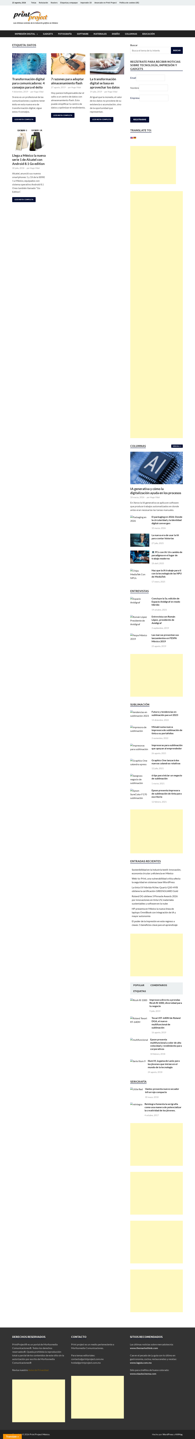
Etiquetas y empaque (69, 3)
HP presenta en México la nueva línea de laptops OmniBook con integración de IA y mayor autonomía (154, 912)
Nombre (134, 87)
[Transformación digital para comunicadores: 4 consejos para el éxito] (29, 63)
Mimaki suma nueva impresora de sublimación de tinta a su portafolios (167, 730)
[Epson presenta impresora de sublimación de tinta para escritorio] (139, 790)
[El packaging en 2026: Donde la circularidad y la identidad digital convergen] (139, 517)
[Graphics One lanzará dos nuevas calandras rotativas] (139, 760)
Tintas (33, 3)
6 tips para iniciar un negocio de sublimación (167, 777)
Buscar (134, 45)
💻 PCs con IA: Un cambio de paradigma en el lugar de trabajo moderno (167, 555)
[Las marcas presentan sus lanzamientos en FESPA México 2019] (139, 635)
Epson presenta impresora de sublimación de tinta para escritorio (167, 793)
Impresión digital (25, 34)
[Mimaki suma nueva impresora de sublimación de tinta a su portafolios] (139, 727)
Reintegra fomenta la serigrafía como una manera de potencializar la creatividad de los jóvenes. (163, 1107)
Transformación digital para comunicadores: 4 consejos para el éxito (28, 83)
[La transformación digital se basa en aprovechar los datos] (107, 63)
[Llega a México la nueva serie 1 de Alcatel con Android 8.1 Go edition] (29, 140)
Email (133, 77)
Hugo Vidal (38, 91)
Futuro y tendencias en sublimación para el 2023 (165, 713)
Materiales (100, 34)
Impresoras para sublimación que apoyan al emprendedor (167, 747)
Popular (138, 985)
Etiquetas (139, 991)
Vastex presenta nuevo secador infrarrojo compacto (162, 1090)
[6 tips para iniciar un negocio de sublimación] (139, 775)
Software (82, 34)
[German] (134, 138)
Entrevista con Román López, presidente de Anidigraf (163, 619)
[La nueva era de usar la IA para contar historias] (139, 535)
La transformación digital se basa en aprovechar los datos (105, 83)
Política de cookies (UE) (129, 3)
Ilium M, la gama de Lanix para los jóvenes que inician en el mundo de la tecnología (164, 1064)
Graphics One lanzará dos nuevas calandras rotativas (166, 762)
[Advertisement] (153, 165)
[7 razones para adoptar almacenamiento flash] (68, 63)
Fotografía (65, 34)
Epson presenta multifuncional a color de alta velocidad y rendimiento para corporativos (166, 1044)
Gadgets (48, 34)
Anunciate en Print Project (105, 3)
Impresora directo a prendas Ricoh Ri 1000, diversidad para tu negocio (165, 1003)
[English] (131, 138)
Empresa (134, 97)
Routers (54, 3)
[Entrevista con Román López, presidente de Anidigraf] (139, 616)
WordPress (168, 1434)
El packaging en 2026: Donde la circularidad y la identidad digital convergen (167, 520)
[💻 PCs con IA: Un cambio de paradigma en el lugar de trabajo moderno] (139, 552)
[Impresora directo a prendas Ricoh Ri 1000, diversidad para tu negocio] (138, 1000)
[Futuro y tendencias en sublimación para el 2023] (139, 712)
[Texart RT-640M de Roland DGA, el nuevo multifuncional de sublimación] (139, 1018)
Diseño (116, 34)
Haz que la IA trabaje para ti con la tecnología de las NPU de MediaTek (167, 573)
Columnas (131, 34)
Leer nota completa (22, 119)
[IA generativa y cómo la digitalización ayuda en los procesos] (156, 453)
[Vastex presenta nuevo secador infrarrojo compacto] (136, 1089)
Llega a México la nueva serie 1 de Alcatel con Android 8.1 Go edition (29, 159)
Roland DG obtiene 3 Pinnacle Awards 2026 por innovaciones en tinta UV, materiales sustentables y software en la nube (155, 900)
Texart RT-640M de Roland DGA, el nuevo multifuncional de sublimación (166, 1022)
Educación (148, 34)
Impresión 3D (86, 3)
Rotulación (43, 3)
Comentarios (158, 985)
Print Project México (40, 1434)
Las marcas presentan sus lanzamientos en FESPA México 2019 (165, 638)
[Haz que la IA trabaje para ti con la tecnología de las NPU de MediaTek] (139, 570)
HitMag (178, 1434)
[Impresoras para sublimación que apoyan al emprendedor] (139, 745)
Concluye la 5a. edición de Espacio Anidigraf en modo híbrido (166, 601)
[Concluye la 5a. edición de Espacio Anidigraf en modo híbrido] (139, 598)
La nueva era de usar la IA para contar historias (165, 537)
